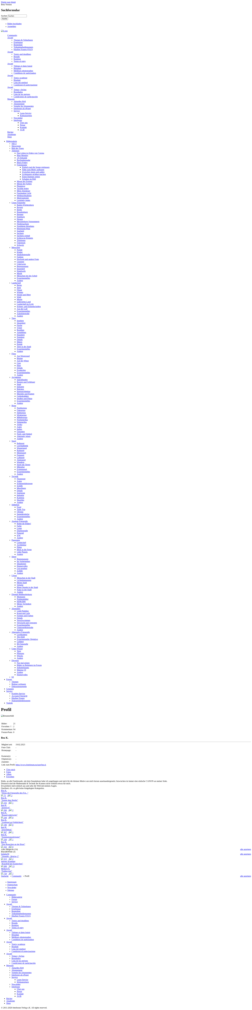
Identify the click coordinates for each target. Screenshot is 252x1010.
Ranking (17, 59)
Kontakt (23, 127)
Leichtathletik (22, 446)
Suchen (4, 16)
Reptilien (20, 330)
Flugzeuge (21, 479)
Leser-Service (25, 113)
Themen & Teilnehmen (23, 40)
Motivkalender (23, 198)
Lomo (19, 528)
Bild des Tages (18, 148)
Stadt (19, 384)
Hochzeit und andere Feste (28, 259)
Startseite (5, 876)
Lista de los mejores (22, 94)
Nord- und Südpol (24, 434)
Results (17, 56)
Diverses (15, 660)
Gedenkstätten (23, 396)
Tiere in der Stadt (24, 346)
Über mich (10, 769)
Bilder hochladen (14, 24)
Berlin (19, 210)
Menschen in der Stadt (26, 578)
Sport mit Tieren (23, 465)
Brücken (20, 389)
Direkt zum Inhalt (8, 2)
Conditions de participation (25, 73)
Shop (9, 137)
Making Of (21, 670)
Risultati (17, 80)
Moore (19, 299)
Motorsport (21, 453)
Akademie (11, 134)
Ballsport (20, 443)
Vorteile (9, 703)
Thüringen (21, 240)
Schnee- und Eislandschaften (29, 306)
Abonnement (19, 104)
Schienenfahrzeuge (25, 483)
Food (19, 507)
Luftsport (20, 457)
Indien (19, 429)
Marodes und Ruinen (25, 394)
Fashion (20, 257)
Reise (14, 405)
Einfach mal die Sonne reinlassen (35, 167)
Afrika (19, 424)
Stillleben (15, 505)
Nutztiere (20, 337)
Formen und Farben (25, 616)
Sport (14, 441)
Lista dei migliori (21, 82)
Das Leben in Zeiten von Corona (30, 153)
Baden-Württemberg (25, 205)
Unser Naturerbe (18, 203)
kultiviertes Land (24, 302)
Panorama (16, 540)
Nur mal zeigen (23, 663)
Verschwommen (23, 620)
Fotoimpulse (22, 165)
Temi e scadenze (20, 78)
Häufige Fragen (18, 698)
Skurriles (20, 500)
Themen (15, 682)
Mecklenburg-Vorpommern (28, 221)
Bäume (20, 358)
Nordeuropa (22, 408)
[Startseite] (4, 31)
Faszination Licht (24, 193)
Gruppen (20, 262)
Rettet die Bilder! (24, 524)
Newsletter (18, 118)
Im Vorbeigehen (23, 561)
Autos (19, 481)
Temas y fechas (20, 90)
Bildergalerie (11, 141)
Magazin (11, 99)
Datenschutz (12, 885)
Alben (8, 774)
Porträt (19, 250)
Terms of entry (20, 61)
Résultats (17, 68)
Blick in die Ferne (24, 549)
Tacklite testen (23, 188)
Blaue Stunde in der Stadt (27, 587)
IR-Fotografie (22, 644)
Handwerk (21, 271)
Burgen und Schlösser (26, 382)
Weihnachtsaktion (24, 195)
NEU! (14, 144)
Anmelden (11, 26)
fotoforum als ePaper (22, 108)
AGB (22, 130)
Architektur (16, 377)
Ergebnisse (18, 42)
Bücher (10, 132)
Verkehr (20, 585)
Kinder (20, 252)
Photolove (21, 186)
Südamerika (22, 422)
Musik (19, 273)
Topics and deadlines (22, 54)
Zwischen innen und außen (33, 172)
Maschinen (21, 488)
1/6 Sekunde (22, 158)
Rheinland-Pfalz (23, 228)
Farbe (19, 526)
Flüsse (19, 290)
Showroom (16, 146)
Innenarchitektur (23, 391)
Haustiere (21, 335)
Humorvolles (22, 566)
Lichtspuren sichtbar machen (34, 174)
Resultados (18, 92)
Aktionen (15, 151)
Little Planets (22, 552)
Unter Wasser (17, 649)
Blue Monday (22, 155)
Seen (19, 287)
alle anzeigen (245, 849)
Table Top (21, 509)
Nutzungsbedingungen (21, 701)
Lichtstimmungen (24, 580)
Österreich (21, 243)
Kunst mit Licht (23, 613)
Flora (14, 354)
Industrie (20, 387)
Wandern (20, 462)
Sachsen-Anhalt (23, 236)
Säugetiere (21, 323)
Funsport (20, 455)
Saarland (20, 231)
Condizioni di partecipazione (25, 85)
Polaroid (20, 533)
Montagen (21, 597)
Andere (20, 280)
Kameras (20, 498)
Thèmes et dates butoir (23, 66)
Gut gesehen (22, 568)
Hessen (20, 219)
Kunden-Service (18, 693)
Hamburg (21, 217)
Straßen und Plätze (24, 398)
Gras (19, 363)
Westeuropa (22, 415)
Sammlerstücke (23, 514)
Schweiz (20, 245)
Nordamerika (22, 420)
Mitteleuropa (22, 417)
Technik (15, 476)
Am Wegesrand (23, 356)
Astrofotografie (23, 313)
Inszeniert (21, 269)
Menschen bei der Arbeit (27, 276)
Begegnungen (22, 266)
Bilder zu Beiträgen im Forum (29, 665)
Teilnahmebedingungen (23, 47)
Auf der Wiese (23, 361)
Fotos (8, 772)
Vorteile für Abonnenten (24, 106)
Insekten (20, 321)
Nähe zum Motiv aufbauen (33, 169)
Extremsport (22, 469)
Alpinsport (21, 460)
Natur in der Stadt (24, 590)
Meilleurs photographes (23, 71)
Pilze (19, 365)
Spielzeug (21, 493)
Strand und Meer (24, 295)
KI (13, 677)
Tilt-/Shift (21, 637)
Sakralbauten (22, 380)
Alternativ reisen (23, 436)
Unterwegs (21, 264)
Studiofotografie (23, 254)
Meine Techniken (24, 604)
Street (14, 557)
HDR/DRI (21, 601)
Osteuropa (21, 410)
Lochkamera (22, 634)
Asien (19, 427)
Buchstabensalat (23, 160)
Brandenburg (22, 212)
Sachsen (20, 233)
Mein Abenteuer (23, 191)
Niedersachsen (23, 224)
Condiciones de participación (26, 97)
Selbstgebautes (23, 667)
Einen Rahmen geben (31, 177)
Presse (22, 125)
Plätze (19, 547)
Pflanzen (20, 653)
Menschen (16, 247)
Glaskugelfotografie (25, 627)
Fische (19, 325)
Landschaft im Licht (25, 304)
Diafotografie (22, 531)
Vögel (19, 328)
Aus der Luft (22, 309)
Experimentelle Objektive (27, 639)
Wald (19, 297)
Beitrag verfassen (19, 684)
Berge (19, 285)
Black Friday (22, 162)
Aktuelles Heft (20, 101)
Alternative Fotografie (21, 632)
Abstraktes (16, 608)
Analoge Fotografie (20, 521)
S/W (18, 535)
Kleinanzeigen (26, 115)
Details (20, 339)
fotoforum (18, 120)
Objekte (20, 512)
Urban (14, 575)
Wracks (20, 656)
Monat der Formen (24, 181)
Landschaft (16, 283)
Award (10, 38)
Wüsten (20, 292)
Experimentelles (23, 278)
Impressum (11, 882)
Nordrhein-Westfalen (25, 226)
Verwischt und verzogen (27, 623)
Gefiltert (20, 642)
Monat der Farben (24, 184)
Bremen (20, 214)
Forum (9, 679)
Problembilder (22, 599)
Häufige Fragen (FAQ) (23, 49)
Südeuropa (21, 413)
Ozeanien (21, 431)
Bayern (20, 207)
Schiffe (20, 486)
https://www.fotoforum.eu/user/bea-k (31, 765)
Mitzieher (21, 467)
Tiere (14, 318)
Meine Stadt (22, 583)
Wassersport (22, 448)
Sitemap (10, 890)
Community (12, 35)
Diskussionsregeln (19, 686)
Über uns (24, 123)
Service (17, 111)
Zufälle (20, 571)
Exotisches (21, 370)
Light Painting (23, 611)
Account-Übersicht (19, 696)
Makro (19, 342)
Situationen (21, 564)
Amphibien (21, 332)
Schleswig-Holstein (25, 238)
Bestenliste (18, 45)
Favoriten (10, 777)
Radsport (20, 450)
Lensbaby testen (23, 200)
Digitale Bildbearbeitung (22, 594)
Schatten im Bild (29, 179)
